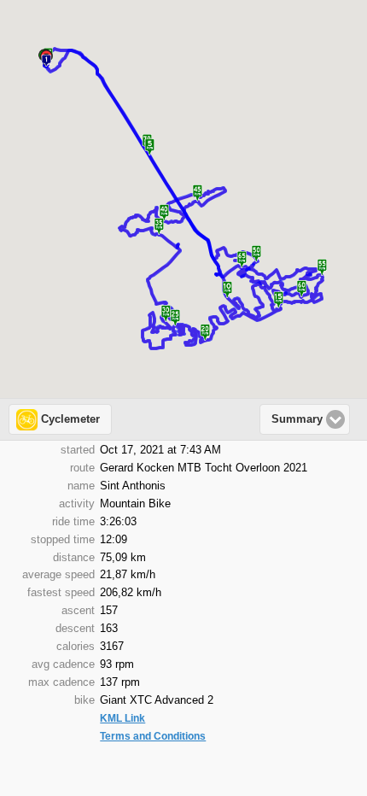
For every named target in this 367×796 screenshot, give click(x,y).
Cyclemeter (70, 419)
